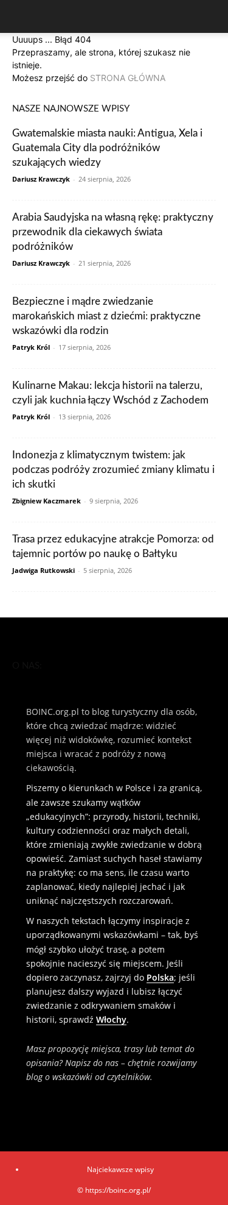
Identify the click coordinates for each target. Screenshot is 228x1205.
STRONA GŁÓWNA (127, 78)
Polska (160, 977)
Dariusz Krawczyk (41, 178)
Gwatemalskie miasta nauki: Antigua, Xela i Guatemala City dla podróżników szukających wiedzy (107, 148)
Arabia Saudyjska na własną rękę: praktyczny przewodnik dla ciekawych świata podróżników (112, 232)
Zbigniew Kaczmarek (46, 500)
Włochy (111, 1019)
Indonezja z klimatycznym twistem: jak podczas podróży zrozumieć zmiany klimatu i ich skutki (113, 469)
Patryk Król (31, 347)
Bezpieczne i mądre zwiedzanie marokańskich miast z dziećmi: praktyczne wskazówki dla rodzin (106, 316)
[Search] (211, 16)
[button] (20, 16)
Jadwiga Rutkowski (43, 570)
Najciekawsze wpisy (120, 1169)
